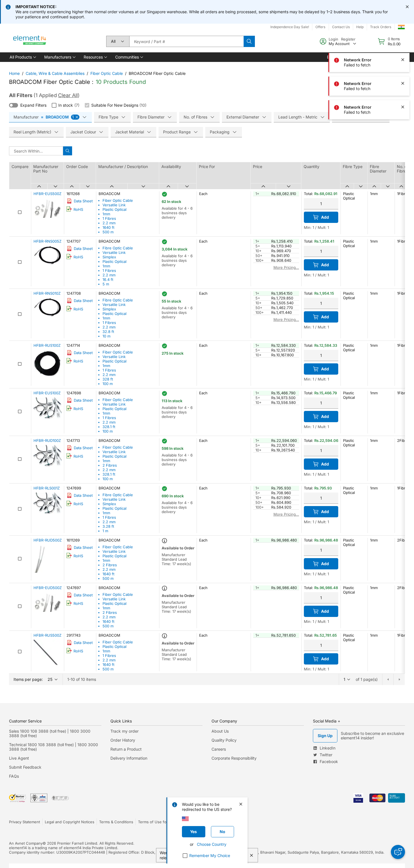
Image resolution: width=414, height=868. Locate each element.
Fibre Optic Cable (118, 248)
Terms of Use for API (156, 822)
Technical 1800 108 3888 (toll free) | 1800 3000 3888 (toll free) (53, 746)
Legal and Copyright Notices (69, 822)
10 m (106, 336)
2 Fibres (110, 465)
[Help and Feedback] (398, 852)
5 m (106, 284)
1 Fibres (109, 218)
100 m (108, 383)
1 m (105, 531)
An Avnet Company (26, 843)
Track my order (124, 731)
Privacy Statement (24, 822)
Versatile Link (114, 205)
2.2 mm (109, 223)
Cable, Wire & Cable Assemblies (55, 73)
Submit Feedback (25, 767)
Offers (320, 27)
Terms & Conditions (116, 822)
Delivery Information (128, 758)
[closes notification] (407, 7)
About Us (220, 731)
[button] (22, 57)
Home (14, 73)
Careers (219, 749)
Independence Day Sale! (289, 27)
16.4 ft (108, 279)
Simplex (109, 257)
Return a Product (126, 749)
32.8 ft (108, 331)
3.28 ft (108, 526)
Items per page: (28, 679)
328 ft (108, 379)
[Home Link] (30, 41)
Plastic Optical (114, 209)
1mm (106, 214)
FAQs (14, 776)
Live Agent (19, 758)
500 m (108, 232)
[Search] (249, 41)
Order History (122, 740)
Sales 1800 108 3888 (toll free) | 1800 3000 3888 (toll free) (49, 733)
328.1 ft (109, 426)
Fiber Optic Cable (106, 73)
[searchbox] (186, 41)
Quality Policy (224, 740)
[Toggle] (13, 105)
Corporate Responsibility (234, 758)
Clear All (68, 95)
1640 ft (108, 227)
